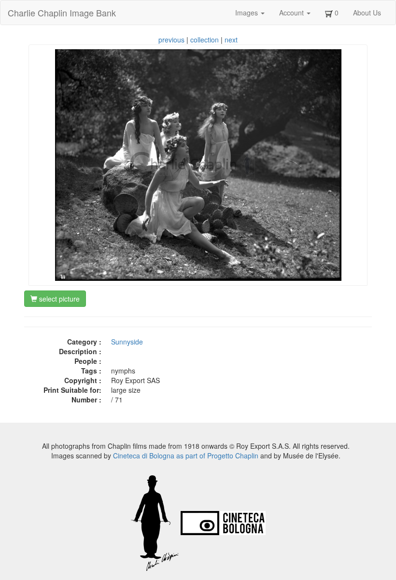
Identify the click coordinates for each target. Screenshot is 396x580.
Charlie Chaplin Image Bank (62, 12)
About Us (367, 12)
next (231, 39)
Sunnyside (127, 341)
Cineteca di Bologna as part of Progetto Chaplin (185, 455)
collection (204, 39)
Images (247, 12)
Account (292, 12)
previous (171, 39)
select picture (58, 299)
